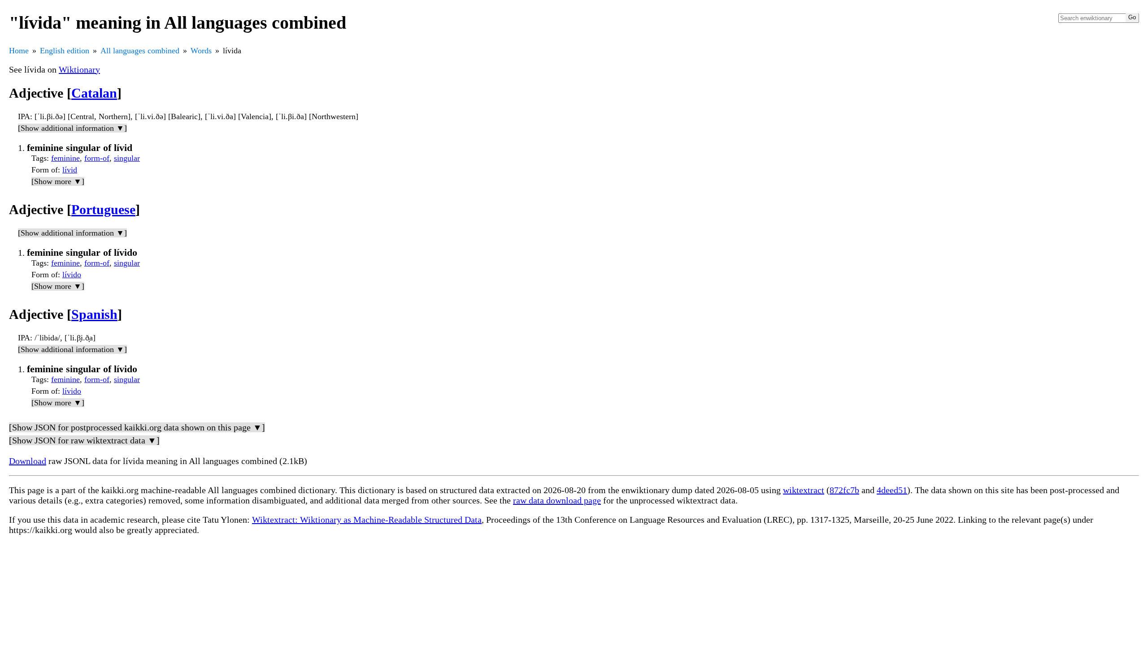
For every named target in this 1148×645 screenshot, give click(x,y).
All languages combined (139, 50)
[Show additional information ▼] (72, 128)
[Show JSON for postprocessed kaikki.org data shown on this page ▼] (137, 427)
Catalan (94, 93)
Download (27, 461)
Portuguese (103, 209)
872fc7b (844, 490)
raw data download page (557, 500)
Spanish (94, 314)
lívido (71, 274)
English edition (64, 50)
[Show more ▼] (57, 181)
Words (201, 50)
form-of (96, 158)
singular (127, 158)
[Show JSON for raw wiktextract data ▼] (84, 440)
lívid (69, 169)
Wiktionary (79, 69)
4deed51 (892, 490)
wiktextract (803, 490)
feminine (65, 158)
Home (19, 50)
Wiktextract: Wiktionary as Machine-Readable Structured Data (367, 520)
